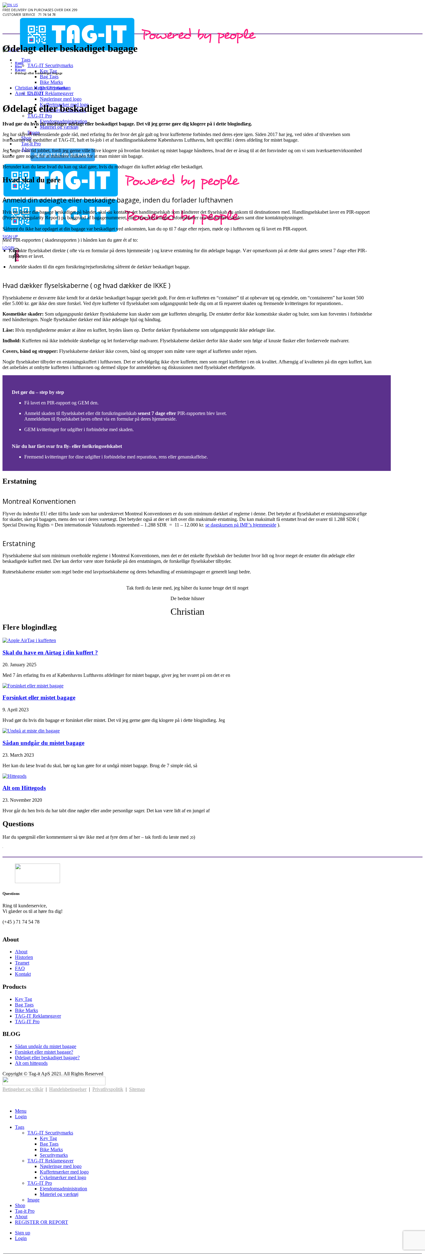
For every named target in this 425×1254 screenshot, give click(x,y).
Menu (20, 1111)
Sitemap (137, 1089)
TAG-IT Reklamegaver (50, 93)
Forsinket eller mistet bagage (38, 697)
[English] (10, 4)
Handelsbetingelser (67, 1089)
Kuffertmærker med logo (64, 1171)
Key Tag (48, 71)
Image (33, 1199)
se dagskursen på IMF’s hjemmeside (240, 524)
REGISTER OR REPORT (41, 1222)
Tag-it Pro (25, 1211)
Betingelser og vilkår (22, 1089)
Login (8, 247)
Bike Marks (51, 82)
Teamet (22, 962)
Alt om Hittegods (24, 788)
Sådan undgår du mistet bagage (43, 743)
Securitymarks (54, 1155)
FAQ (20, 968)
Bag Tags (49, 76)
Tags (25, 59)
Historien (24, 957)
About (21, 951)
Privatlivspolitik (107, 1089)
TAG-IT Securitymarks (50, 65)
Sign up (10, 236)
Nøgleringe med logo (61, 99)
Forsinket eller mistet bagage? (44, 1052)
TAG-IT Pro (39, 115)
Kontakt (23, 974)
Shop (20, 1205)
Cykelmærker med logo (63, 1177)
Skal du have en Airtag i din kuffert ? (50, 652)
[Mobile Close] (6, 1100)
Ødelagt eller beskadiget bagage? (47, 1057)
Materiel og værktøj (59, 127)
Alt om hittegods (31, 1063)
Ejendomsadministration (63, 1188)
